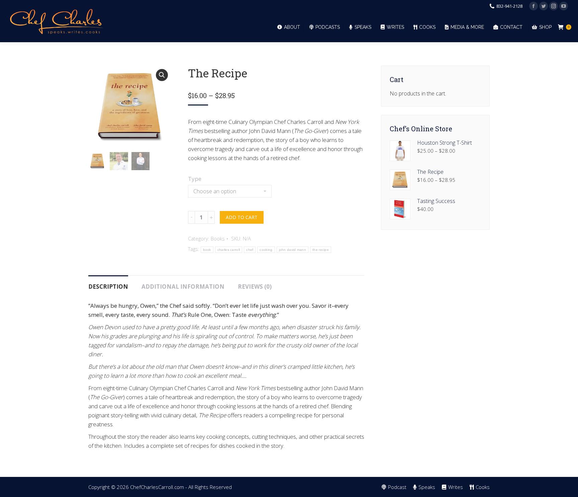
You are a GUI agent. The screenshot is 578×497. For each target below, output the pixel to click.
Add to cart (242, 217)
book (207, 250)
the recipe (320, 250)
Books (218, 238)
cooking (266, 250)
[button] (162, 75)
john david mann (292, 250)
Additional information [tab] (182, 286)
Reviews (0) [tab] (255, 286)
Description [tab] (108, 286)
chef (249, 250)
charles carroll (228, 250)
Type (194, 179)
